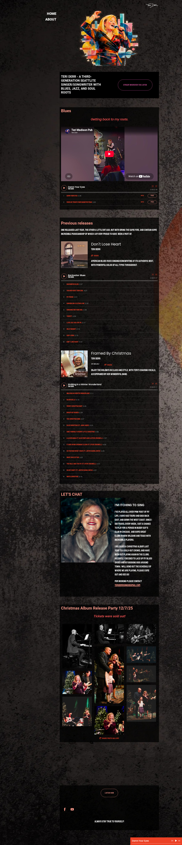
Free (152, 196)
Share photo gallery (110, 738)
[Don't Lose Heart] (74, 254)
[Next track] (156, 186)
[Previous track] (153, 186)
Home (51, 14)
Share (96, 256)
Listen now (109, 793)
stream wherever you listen (135, 85)
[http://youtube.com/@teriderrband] (72, 809)
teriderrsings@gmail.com (127, 585)
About (50, 19)
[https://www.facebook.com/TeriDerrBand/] (64, 809)
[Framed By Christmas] (74, 363)
